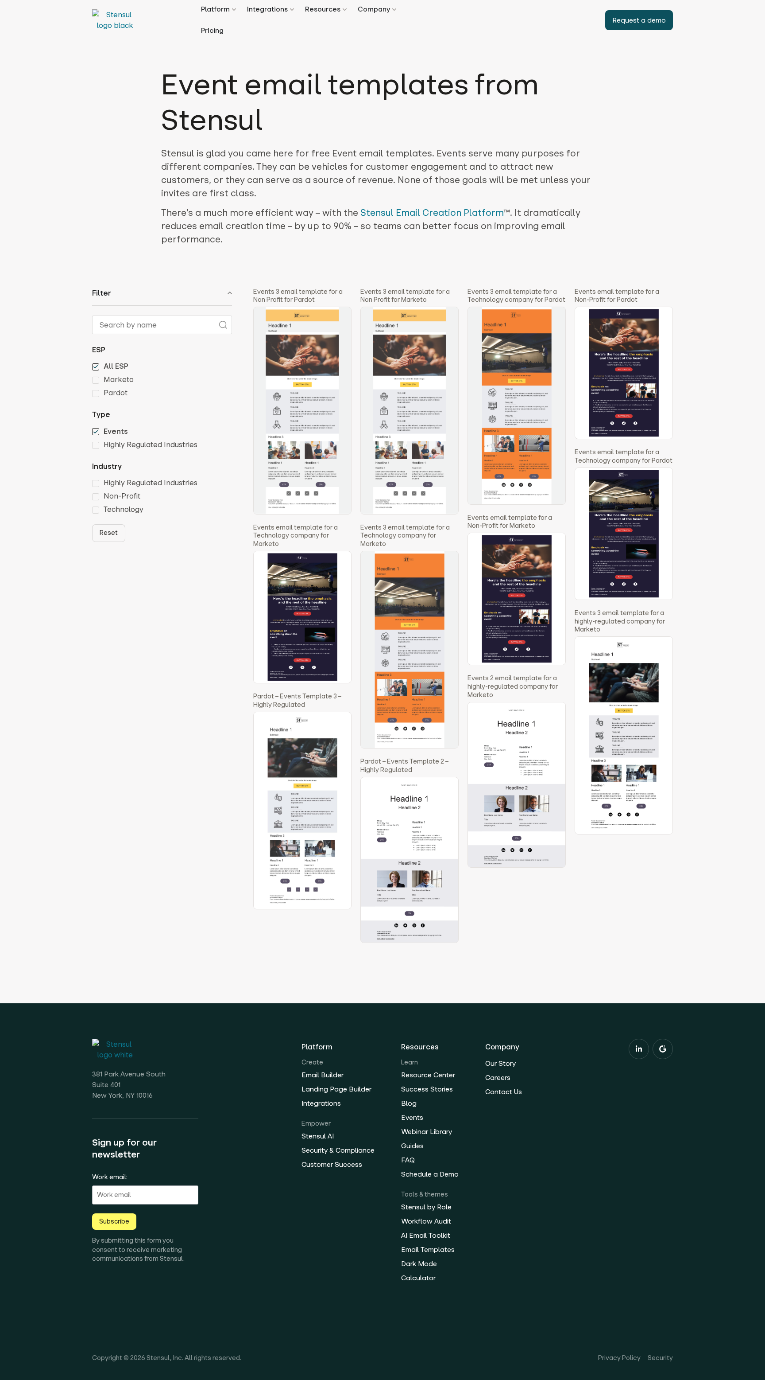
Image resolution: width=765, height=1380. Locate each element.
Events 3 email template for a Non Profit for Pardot (298, 296)
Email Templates (428, 1249)
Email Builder (322, 1075)
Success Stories (427, 1089)
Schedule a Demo (430, 1174)
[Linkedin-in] (639, 1049)
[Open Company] (394, 9)
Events (116, 432)
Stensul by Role (426, 1207)
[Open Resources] (345, 9)
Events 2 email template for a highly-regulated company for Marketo (513, 686)
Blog (409, 1103)
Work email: (110, 1177)
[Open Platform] (234, 9)
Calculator (418, 1278)
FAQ (408, 1160)
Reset (109, 533)
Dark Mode (419, 1263)
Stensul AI (317, 1136)
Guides (412, 1146)
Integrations (321, 1103)
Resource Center (428, 1075)
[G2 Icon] (663, 1049)
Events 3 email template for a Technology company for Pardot (516, 296)
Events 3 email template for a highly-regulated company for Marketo (620, 621)
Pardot (116, 393)
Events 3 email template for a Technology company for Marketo (405, 535)
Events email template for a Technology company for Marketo (295, 535)
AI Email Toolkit (425, 1235)
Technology (123, 510)
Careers (497, 1077)
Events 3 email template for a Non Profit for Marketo (405, 296)
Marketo (119, 380)
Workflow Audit (426, 1221)
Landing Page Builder (336, 1089)
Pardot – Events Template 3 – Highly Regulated (297, 700)
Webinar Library (426, 1131)
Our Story (500, 1063)
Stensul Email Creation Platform (431, 212)
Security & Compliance (338, 1150)
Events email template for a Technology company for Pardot (623, 456)
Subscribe (114, 1221)
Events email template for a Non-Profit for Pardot (617, 296)
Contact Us (503, 1092)
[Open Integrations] (292, 9)
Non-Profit (122, 496)
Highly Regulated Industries (150, 445)
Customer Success (331, 1164)
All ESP (116, 366)
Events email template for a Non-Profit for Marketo (510, 522)
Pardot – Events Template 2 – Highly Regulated (404, 765)
